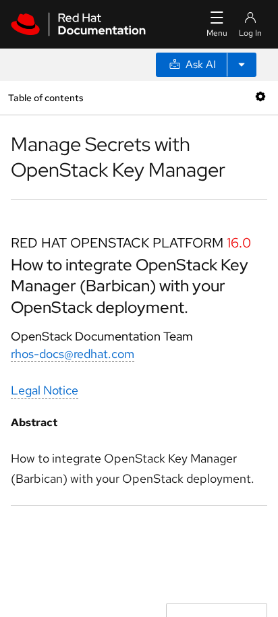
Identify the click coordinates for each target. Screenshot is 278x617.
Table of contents (45, 97)
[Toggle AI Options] (241, 65)
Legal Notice (44, 390)
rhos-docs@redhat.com (72, 353)
